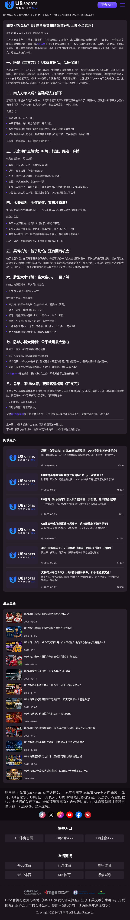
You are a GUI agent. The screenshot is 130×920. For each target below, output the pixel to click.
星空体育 (104, 866)
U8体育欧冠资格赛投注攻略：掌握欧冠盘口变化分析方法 (54, 742)
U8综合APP (104, 838)
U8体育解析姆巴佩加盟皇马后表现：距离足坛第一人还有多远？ (57, 699)
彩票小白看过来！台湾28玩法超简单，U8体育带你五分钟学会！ (49, 429)
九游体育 (64, 866)
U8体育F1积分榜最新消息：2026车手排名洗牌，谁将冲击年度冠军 (59, 727)
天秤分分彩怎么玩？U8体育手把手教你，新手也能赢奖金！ (76, 572)
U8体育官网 (17, 414)
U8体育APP (12, 373)
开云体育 (24, 866)
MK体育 (64, 875)
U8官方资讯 (25, 15)
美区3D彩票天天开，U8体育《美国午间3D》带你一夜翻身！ (77, 548)
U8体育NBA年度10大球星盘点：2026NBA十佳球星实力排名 (56, 770)
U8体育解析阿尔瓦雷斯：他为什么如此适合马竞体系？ (53, 685)
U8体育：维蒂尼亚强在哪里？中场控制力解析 (48, 628)
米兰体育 (24, 875)
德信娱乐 (104, 875)
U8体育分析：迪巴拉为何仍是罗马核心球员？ (48, 713)
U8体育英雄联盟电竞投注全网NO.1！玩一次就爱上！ (72, 475)
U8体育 (41, 43)
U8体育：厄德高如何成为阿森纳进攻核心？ (47, 613)
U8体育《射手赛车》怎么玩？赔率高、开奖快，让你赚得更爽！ (79, 499)
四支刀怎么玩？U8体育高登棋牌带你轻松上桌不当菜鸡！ (65, 15)
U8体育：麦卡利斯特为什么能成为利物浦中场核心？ (52, 656)
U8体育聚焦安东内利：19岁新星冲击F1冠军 (47, 670)
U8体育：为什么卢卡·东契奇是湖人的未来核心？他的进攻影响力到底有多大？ (65, 642)
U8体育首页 (9, 15)
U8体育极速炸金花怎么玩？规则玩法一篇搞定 (39, 424)
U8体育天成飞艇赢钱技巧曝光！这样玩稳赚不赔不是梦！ (75, 523)
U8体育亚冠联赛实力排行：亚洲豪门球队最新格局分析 (53, 756)
